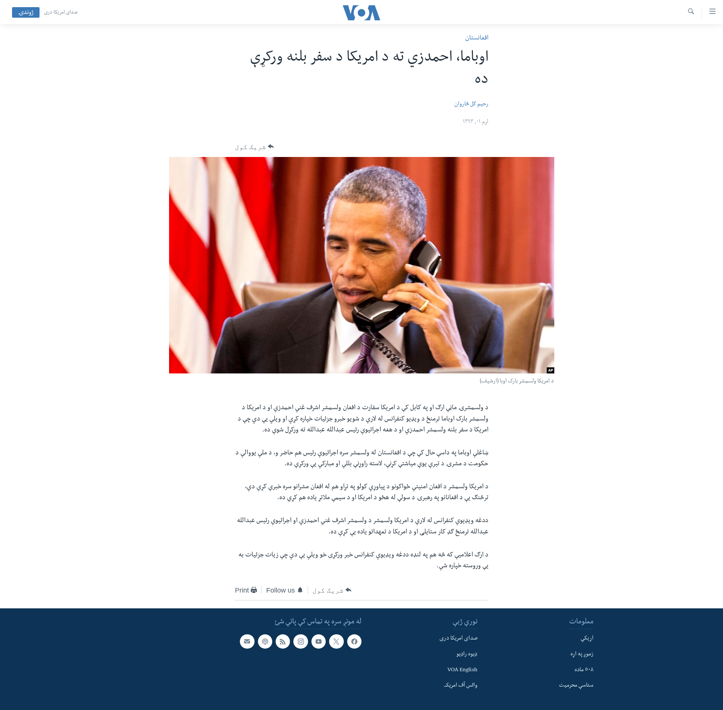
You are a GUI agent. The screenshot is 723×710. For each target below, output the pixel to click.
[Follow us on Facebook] (354, 641)
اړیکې (587, 638)
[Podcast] (265, 641)
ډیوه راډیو (466, 654)
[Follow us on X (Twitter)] (336, 641)
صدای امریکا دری (61, 13)
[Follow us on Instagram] (300, 641)
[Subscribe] (247, 641)
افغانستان (476, 39)
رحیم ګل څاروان (471, 104)
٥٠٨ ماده (584, 670)
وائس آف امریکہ (460, 686)
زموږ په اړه (581, 654)
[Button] (254, 146)
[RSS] (283, 641)
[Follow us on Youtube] (318, 641)
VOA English (462, 670)
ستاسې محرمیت (576, 686)
